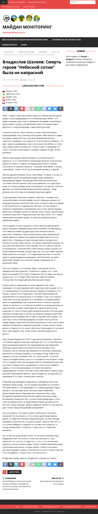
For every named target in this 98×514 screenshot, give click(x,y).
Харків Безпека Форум (37, 2)
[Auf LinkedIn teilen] (16, 109)
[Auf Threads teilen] (60, 109)
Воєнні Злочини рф (17, 2)
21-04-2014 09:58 (12, 80)
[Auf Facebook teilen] (5, 109)
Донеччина (14, 472)
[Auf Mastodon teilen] (44, 109)
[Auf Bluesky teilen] (55, 109)
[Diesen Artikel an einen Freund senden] (27, 109)
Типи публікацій (26, 52)
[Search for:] (82, 2)
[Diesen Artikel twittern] (11, 109)
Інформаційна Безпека (11, 7)
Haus (4, 2)
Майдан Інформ (28, 80)
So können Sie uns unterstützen (66, 40)
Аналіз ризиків (29, 7)
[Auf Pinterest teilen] (22, 109)
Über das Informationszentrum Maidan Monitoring (25, 40)
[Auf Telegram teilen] (49, 109)
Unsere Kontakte (9, 45)
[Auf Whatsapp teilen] (38, 109)
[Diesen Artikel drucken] (33, 109)
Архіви (24, 45)
